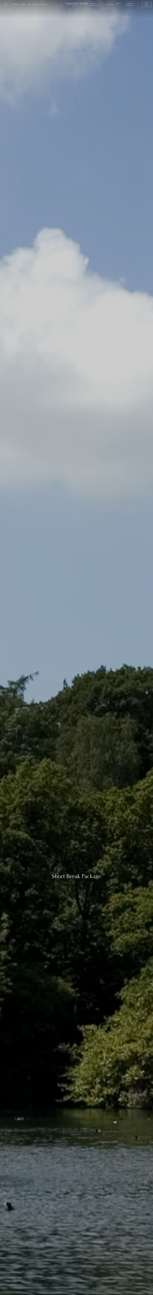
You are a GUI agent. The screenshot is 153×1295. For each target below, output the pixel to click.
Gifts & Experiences (94, 4)
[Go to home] (76, 4)
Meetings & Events (40, 4)
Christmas (110, 4)
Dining (23, 4)
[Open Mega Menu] (5, 4)
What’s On (118, 4)
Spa (29, 4)
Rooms (15, 4)
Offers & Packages (129, 4)
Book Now (147, 4)
